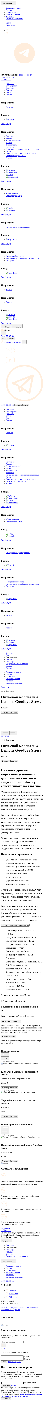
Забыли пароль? (14, 1362)
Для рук (9, 92)
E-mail (26, 1357)
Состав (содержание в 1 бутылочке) (15, 925)
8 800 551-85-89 (25, 75)
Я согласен (6, 1399)
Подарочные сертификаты (17, 664)
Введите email (30, 1383)
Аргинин (10, 138)
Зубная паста (11, 145)
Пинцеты (10, 260)
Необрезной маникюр (15, 256)
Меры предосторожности (11, 1021)
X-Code (9, 158)
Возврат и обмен (13, 14)
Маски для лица (12, 193)
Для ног (9, 90)
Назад (13, 1385)
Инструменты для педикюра (18, 227)
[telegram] (24, 401)
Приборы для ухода (14, 196)
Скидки (9, 94)
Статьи (9, 10)
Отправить (6, 1385)
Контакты (10, 17)
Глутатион (10, 136)
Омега (8, 151)
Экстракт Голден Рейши (16, 156)
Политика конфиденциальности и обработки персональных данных (19, 1308)
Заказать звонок (8, 338)
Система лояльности (14, 19)
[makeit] (13, 1323)
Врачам (9, 23)
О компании (11, 12)
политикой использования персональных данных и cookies (21, 1395)
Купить (9, 290)
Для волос (10, 84)
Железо (9, 143)
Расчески (9, 107)
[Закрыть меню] (24, 342)
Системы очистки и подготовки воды (21, 153)
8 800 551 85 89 (7, 336)
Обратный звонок (21, 405)
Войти (4, 1362)
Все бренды (6, 124)
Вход (3, 1348)
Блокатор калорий (13, 140)
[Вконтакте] (7, 30)
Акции (9, 302)
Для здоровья (11, 86)
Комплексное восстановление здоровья (22, 149)
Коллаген (10, 147)
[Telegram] (24, 71)
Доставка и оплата (13, 8)
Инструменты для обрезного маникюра (22, 258)
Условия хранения (8, 1036)
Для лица (10, 88)
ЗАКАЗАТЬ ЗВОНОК (9, 75)
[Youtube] (7, 34)
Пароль (27, 1359)
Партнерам (10, 25)
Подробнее (5, 1228)
